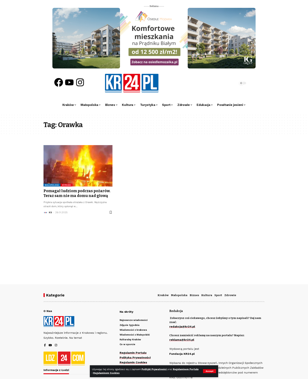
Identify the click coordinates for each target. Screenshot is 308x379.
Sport (218, 295)
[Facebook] (58, 82)
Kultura (206, 295)
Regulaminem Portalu (186, 369)
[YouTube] (50, 345)
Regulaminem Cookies (106, 373)
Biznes (194, 295)
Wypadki (66, 185)
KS (50, 212)
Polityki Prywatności (154, 369)
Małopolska (52, 185)
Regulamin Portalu (133, 352)
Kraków (163, 295)
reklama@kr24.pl (181, 339)
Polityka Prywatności (135, 357)
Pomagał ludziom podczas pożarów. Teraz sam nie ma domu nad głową (77, 193)
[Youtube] (69, 82)
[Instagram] (80, 82)
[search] (225, 83)
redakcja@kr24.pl (182, 326)
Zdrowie (230, 295)
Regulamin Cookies (133, 362)
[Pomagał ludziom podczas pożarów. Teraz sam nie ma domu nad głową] (77, 165)
